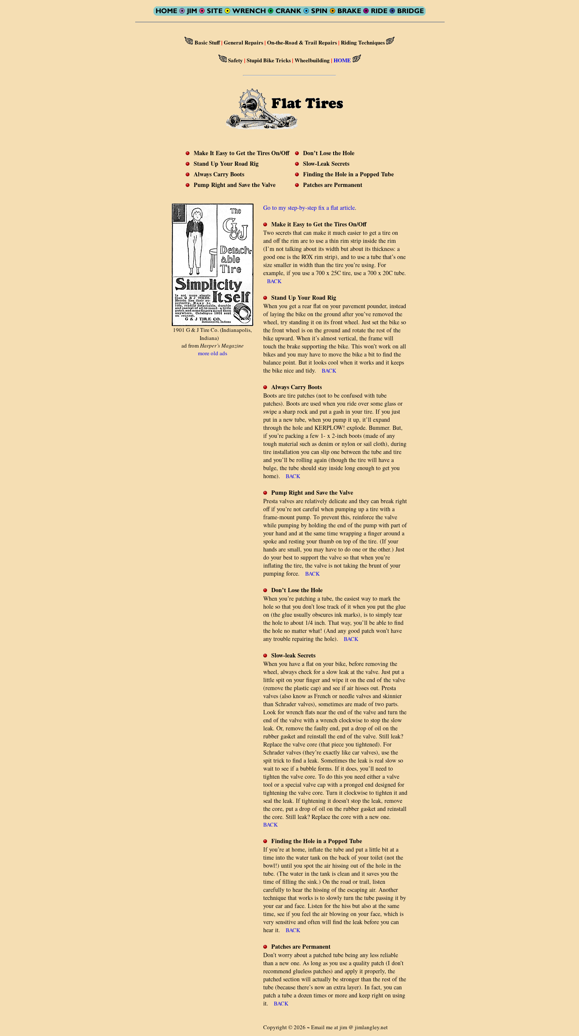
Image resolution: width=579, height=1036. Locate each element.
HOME (342, 60)
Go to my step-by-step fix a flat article (309, 207)
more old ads (212, 353)
